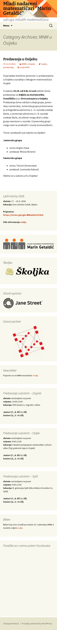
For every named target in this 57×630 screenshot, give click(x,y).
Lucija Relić (24, 67)
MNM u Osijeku (28, 64)
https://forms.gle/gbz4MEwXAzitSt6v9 (23, 215)
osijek (44, 64)
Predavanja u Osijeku (20, 59)
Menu (6, 25)
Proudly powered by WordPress (37, 623)
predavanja (8, 67)
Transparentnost (11, 623)
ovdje (23, 222)
